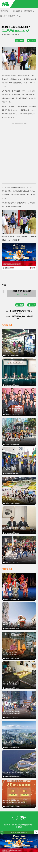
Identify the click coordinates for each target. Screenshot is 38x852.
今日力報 (16, 11)
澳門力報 (4, 11)
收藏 (21, 40)
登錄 (25, 294)
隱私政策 (29, 825)
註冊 (18, 294)
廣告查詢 (19, 827)
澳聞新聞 (28, 11)
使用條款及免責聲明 (18, 825)
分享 (33, 40)
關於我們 (7, 825)
